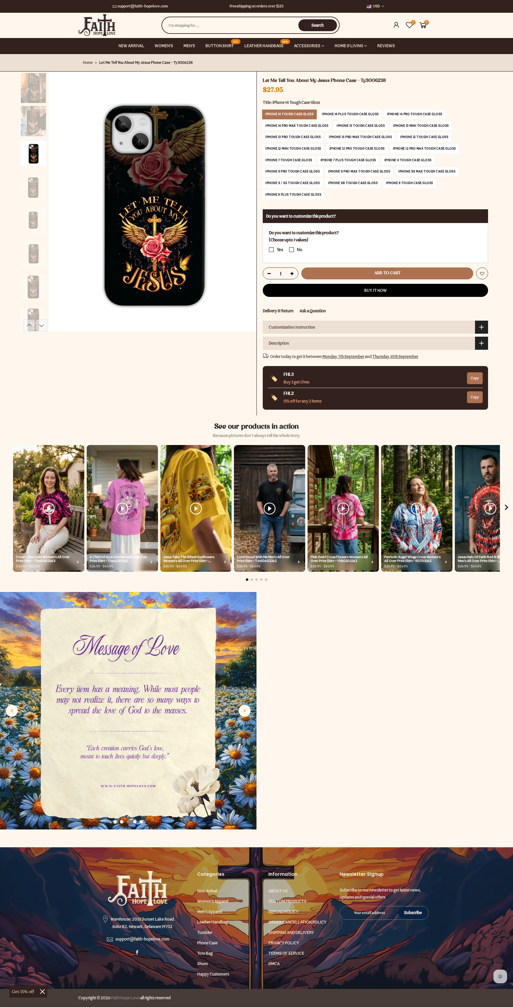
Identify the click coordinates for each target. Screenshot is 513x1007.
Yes (280, 249)
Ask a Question (313, 310)
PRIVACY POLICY (283, 942)
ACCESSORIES (307, 45)
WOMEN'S (164, 45)
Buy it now (375, 290)
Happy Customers (213, 974)
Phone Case (207, 942)
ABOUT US (278, 891)
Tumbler (204, 932)
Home (88, 62)
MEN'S (189, 45)
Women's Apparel (212, 901)
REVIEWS (386, 45)
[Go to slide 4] (135, 822)
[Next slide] (245, 711)
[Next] (246, 201)
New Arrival (207, 891)
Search (317, 25)
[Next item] (506, 508)
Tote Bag (205, 953)
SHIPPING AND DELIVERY (291, 932)
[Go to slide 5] (141, 822)
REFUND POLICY (283, 911)
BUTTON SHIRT (222, 44)
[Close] (42, 992)
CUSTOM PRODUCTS (287, 901)
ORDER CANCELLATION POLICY (297, 922)
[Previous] (59, 201)
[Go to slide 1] (115, 822)
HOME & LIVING (349, 45)
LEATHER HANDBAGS (266, 44)
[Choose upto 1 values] (288, 240)
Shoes (202, 963)
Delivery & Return (278, 310)
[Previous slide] (12, 711)
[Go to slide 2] (122, 822)
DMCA (274, 963)
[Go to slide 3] (128, 822)
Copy (475, 378)
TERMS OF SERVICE (286, 953)
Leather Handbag (212, 922)
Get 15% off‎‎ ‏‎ (23, 991)
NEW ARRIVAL (131, 45)
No (299, 249)
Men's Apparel (209, 911)
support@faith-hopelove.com (143, 6)
